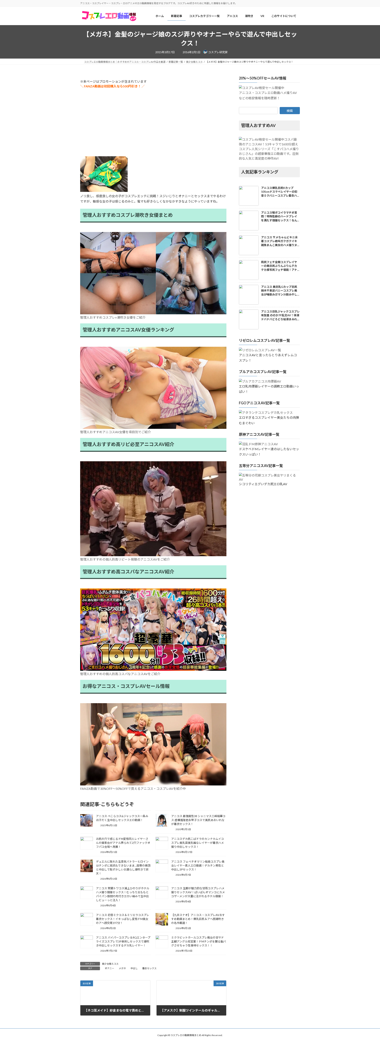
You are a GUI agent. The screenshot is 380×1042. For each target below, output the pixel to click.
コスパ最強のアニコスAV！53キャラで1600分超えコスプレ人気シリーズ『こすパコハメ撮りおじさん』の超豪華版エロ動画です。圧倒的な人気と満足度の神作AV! (269, 148)
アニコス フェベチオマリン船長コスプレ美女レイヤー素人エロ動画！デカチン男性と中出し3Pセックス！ (197, 865)
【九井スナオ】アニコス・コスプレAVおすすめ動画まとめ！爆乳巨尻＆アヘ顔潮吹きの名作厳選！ (198, 919)
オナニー (109, 968)
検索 (290, 111)
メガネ (122, 968)
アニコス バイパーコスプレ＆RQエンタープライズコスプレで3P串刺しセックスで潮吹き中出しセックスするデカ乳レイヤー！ (123, 941)
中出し (134, 968)
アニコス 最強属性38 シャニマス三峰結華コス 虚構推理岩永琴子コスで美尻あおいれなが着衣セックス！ (198, 820)
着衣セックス (149, 968)
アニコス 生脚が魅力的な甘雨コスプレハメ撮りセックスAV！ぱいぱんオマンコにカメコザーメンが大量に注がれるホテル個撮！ (198, 892)
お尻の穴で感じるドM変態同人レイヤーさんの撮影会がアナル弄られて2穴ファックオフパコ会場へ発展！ (123, 842)
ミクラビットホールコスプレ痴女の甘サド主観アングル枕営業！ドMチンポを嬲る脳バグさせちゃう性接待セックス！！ (198, 941)
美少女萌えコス (110, 963)
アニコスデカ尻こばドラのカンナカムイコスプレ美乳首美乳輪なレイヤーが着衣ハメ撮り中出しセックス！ (197, 842)
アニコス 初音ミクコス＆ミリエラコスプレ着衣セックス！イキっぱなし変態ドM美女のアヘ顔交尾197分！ (122, 919)
